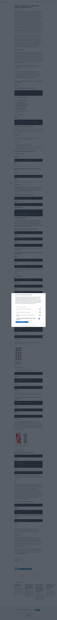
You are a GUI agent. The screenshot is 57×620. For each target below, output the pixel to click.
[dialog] (28, 310)
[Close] (44, 295)
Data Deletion (23, 325)
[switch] (39, 309)
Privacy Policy (33, 325)
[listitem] (28, 307)
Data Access (28, 325)
